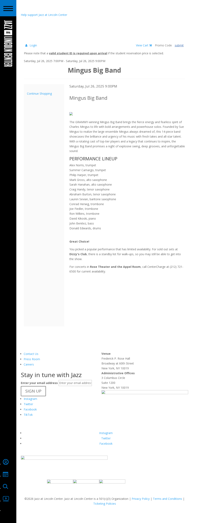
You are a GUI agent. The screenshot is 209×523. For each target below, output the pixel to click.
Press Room (32, 359)
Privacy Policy (141, 499)
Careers (29, 364)
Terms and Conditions (167, 499)
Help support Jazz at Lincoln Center (44, 15)
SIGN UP (33, 391)
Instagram (30, 399)
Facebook (30, 409)
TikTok (28, 415)
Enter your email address (39, 383)
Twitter (28, 404)
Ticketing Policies (104, 503)
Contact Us (31, 354)
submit (179, 45)
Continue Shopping (39, 93)
